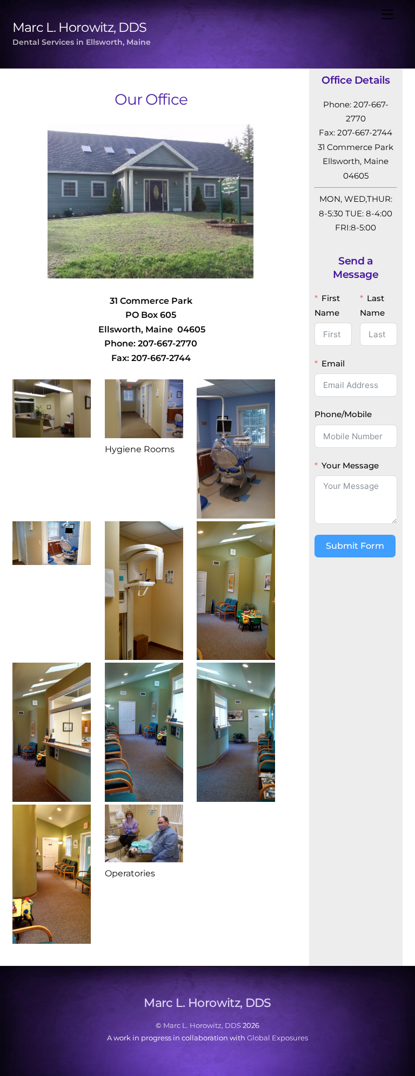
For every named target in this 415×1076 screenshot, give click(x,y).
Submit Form (355, 546)
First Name (327, 305)
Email (333, 363)
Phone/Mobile (343, 414)
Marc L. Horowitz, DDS (202, 1025)
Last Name (372, 305)
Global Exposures (277, 1037)
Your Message (350, 465)
